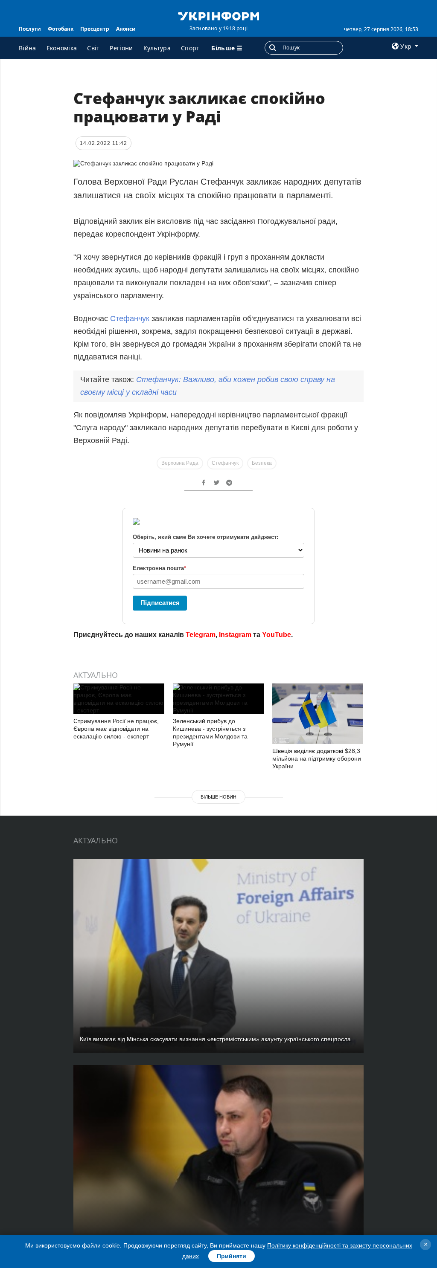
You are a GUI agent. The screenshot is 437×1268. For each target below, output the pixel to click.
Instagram (235, 634)
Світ (93, 48)
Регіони (121, 48)
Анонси (126, 28)
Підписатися (160, 602)
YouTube (276, 634)
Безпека (262, 463)
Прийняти (231, 1256)
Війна (27, 48)
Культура (157, 48)
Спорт (190, 48)
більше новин (218, 796)
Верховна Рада (179, 463)
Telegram (201, 634)
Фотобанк (60, 28)
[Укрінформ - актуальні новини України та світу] (218, 15)
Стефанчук (130, 318)
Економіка (62, 48)
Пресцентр (94, 28)
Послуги (30, 28)
